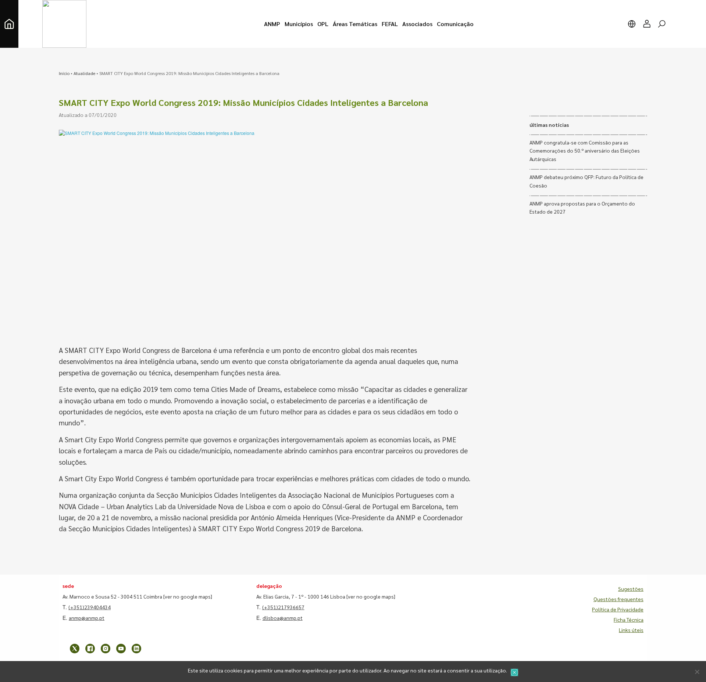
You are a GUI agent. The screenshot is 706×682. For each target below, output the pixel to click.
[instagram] (105, 648)
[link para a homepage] (9, 24)
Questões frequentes (618, 599)
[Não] (696, 671)
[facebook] (90, 648)
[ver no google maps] (187, 596)
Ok (514, 672)
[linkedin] (136, 648)
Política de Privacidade (617, 609)
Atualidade (84, 73)
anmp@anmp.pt (86, 617)
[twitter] (74, 648)
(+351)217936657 (283, 607)
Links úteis (631, 629)
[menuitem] (272, 23)
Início (64, 73)
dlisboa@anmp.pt (283, 617)
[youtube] (121, 648)
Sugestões (630, 588)
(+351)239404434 (89, 607)
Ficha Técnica (628, 619)
